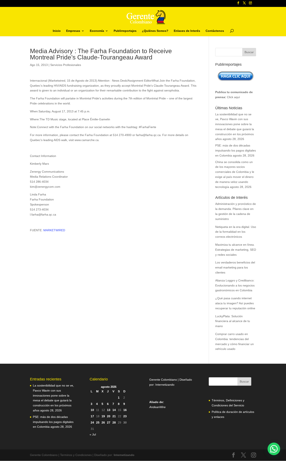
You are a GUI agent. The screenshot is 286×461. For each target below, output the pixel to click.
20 (108, 416)
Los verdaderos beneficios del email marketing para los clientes (235, 267)
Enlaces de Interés (187, 30)
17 (92, 416)
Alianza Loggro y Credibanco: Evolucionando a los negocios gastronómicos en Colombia (235, 285)
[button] (274, 449)
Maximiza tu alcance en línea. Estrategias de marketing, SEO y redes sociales (235, 249)
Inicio (57, 30)
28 (114, 422)
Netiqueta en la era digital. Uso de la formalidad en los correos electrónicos (235, 232)
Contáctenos (215, 30)
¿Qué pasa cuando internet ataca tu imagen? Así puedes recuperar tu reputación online (235, 303)
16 (125, 410)
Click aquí (233, 97)
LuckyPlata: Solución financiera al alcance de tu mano (232, 321)
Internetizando (164, 384)
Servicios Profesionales (65, 65)
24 (92, 422)
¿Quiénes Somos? (155, 30)
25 (97, 422)
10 (92, 410)
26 (103, 422)
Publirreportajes (125, 30)
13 (108, 410)
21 (114, 416)
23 (125, 416)
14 (114, 410)
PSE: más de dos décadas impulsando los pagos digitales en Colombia (235, 150)
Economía (97, 30)
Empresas (73, 30)
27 (108, 422)
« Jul (93, 434)
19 (103, 416)
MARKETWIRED (54, 230)
